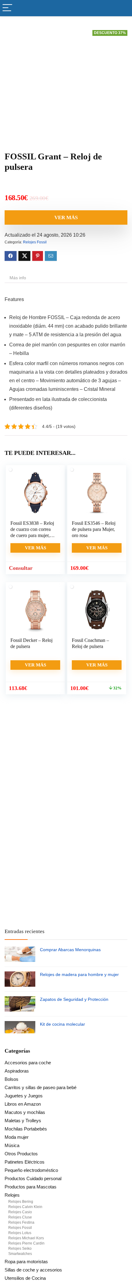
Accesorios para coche (28, 1062)
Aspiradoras (17, 1070)
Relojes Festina (21, 1222)
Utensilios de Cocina (25, 1278)
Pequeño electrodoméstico (31, 1170)
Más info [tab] (18, 277)
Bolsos (11, 1079)
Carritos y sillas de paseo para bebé (40, 1087)
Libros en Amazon (23, 1104)
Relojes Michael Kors (26, 1238)
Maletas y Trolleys (23, 1120)
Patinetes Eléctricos (25, 1162)
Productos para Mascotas (30, 1186)
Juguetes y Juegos (24, 1095)
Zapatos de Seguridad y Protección (74, 999)
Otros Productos (21, 1153)
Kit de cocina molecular (62, 1024)
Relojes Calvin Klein (25, 1207)
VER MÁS (66, 217)
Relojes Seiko (20, 1248)
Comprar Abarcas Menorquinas (70, 949)
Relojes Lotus (19, 1233)
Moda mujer (17, 1137)
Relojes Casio (20, 1212)
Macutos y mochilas (25, 1112)
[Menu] (7, 8)
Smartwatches (20, 1254)
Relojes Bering (20, 1201)
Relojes (12, 1195)
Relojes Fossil (35, 242)
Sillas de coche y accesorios (33, 1269)
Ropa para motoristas (26, 1261)
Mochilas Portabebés (26, 1128)
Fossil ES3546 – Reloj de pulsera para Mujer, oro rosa (93, 529)
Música (12, 1145)
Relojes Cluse (20, 1217)
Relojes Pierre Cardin (26, 1243)
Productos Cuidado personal (33, 1178)
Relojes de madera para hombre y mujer (79, 974)
